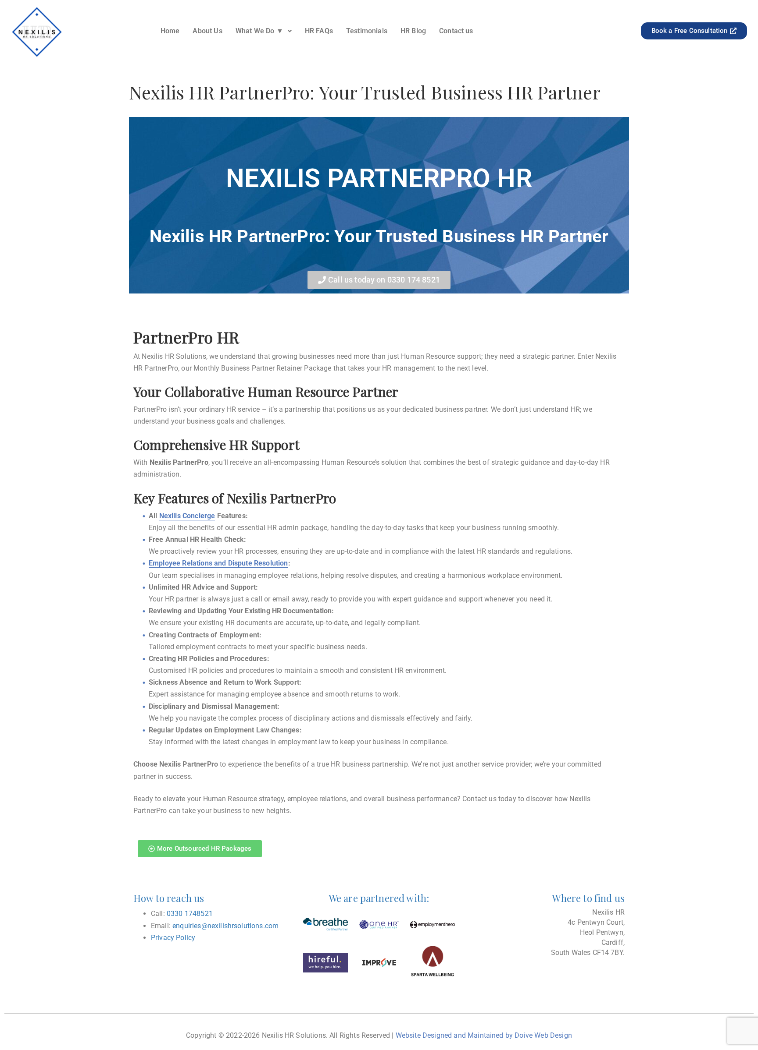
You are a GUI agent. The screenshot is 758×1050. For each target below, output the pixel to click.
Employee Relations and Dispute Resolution (218, 563)
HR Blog (413, 31)
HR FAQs (319, 31)
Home (170, 31)
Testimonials (366, 31)
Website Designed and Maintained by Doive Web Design (484, 1035)
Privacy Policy (173, 937)
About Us (207, 31)
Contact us (456, 31)
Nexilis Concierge (187, 516)
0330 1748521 (190, 913)
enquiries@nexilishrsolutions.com (225, 926)
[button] (263, 31)
